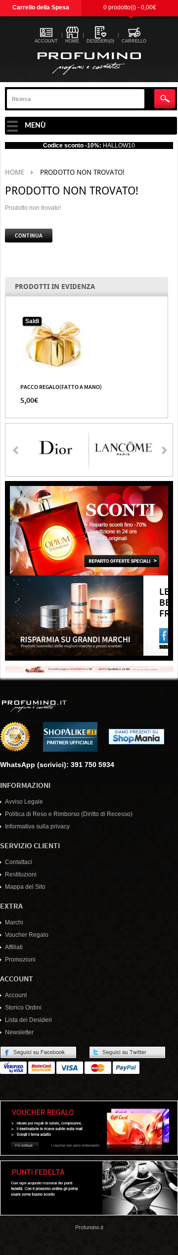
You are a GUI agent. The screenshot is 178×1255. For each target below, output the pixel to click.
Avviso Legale (24, 801)
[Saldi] (54, 343)
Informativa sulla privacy (37, 826)
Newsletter (19, 1032)
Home (14, 172)
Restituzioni (21, 874)
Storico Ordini (23, 1007)
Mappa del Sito (25, 886)
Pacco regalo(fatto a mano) (61, 386)
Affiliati (14, 947)
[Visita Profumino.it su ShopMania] (136, 736)
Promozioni (20, 959)
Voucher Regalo (26, 934)
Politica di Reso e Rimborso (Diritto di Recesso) (69, 814)
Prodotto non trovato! (82, 172)
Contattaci (18, 862)
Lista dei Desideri (28, 1019)
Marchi (14, 922)
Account (16, 995)
